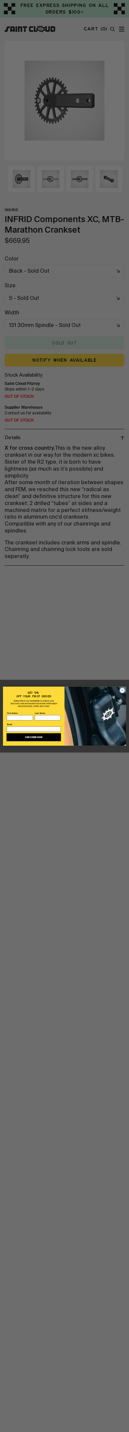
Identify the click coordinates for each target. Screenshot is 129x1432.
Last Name (40, 713)
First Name (12, 713)
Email (10, 724)
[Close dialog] (122, 690)
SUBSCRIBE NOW (34, 737)
